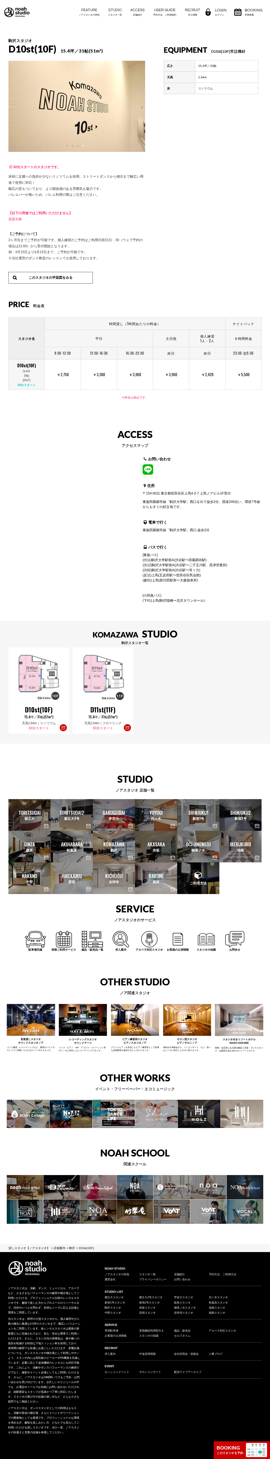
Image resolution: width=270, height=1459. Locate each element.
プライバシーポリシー (153, 1279)
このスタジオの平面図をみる (51, 277)
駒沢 (72, 1248)
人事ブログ (216, 1353)
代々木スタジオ (218, 1297)
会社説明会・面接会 (186, 1353)
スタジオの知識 (148, 1335)
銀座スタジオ (182, 1302)
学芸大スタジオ (183, 1297)
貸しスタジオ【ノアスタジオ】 (29, 1248)
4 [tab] (83, 146)
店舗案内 (59, 1248)
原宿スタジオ (147, 1312)
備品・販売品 (182, 1330)
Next (141, 106)
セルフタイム (182, 1335)
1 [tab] (68, 146)
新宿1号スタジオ (115, 1302)
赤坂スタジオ (147, 1307)
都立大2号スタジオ (151, 1297)
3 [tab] (78, 146)
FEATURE (89, 12)
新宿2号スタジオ (149, 1302)
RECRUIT (192, 12)
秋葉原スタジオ (218, 1302)
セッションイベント (117, 1372)
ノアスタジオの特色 (117, 1274)
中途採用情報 (147, 1353)
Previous (13, 106)
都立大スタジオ (114, 1297)
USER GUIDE (164, 12)
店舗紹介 (179, 1274)
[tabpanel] (76, 106)
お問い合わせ (182, 1279)
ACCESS (137, 12)
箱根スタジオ (217, 1312)
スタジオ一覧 (147, 1274)
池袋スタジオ (217, 1307)
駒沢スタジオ (113, 1307)
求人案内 (110, 1353)
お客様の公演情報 (116, 1335)
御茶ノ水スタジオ (185, 1307)
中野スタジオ (113, 1312)
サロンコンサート (150, 1372)
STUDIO (115, 12)
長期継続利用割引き (151, 1330)
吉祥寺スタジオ (183, 1312)
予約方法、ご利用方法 (222, 1274)
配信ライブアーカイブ (187, 1372)
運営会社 (110, 1279)
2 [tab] (73, 146)
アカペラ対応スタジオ (222, 1330)
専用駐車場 (111, 1330)
